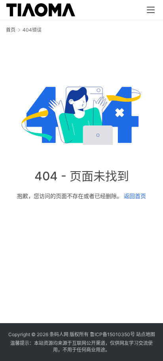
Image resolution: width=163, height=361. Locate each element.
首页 (10, 30)
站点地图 (145, 334)
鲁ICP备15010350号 (113, 334)
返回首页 (135, 196)
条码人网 (58, 334)
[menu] (150, 10)
